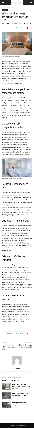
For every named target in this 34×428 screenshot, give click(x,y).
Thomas (7, 23)
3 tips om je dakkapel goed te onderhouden (25, 346)
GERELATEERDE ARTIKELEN (11, 377)
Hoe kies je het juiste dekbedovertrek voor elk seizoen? (21, 386)
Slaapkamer (10, 7)
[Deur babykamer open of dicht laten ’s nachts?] (6, 395)
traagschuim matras (8, 83)
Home (3, 7)
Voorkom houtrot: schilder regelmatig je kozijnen (8, 347)
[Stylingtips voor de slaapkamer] (6, 405)
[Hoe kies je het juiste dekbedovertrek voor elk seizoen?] (6, 386)
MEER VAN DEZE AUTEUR (10, 380)
